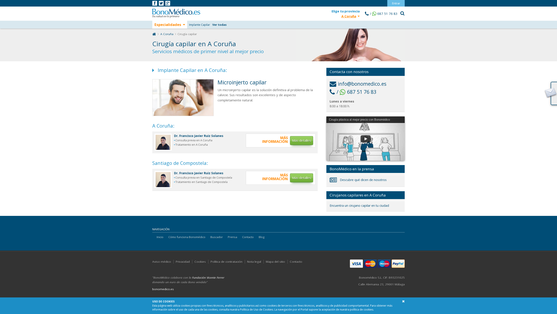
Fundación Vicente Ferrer (208, 278)
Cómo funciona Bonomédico (186, 237)
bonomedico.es (163, 289)
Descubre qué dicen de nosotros (363, 180)
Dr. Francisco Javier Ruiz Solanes (198, 136)
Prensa (232, 237)
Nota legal (254, 262)
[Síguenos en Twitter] (161, 3)
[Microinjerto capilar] (183, 97)
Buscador (216, 237)
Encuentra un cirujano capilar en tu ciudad (359, 205)
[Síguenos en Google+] (167, 3)
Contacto (248, 237)
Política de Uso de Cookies (256, 309)
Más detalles (301, 140)
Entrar (396, 3)
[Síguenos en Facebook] (155, 3)
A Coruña (166, 34)
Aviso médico (161, 262)
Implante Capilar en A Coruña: (192, 70)
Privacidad (183, 262)
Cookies (200, 262)
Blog (261, 237)
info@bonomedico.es (362, 83)
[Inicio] (154, 34)
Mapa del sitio (275, 262)
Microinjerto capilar (242, 82)
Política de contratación (226, 262)
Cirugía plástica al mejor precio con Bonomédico (359, 119)
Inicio (160, 237)
